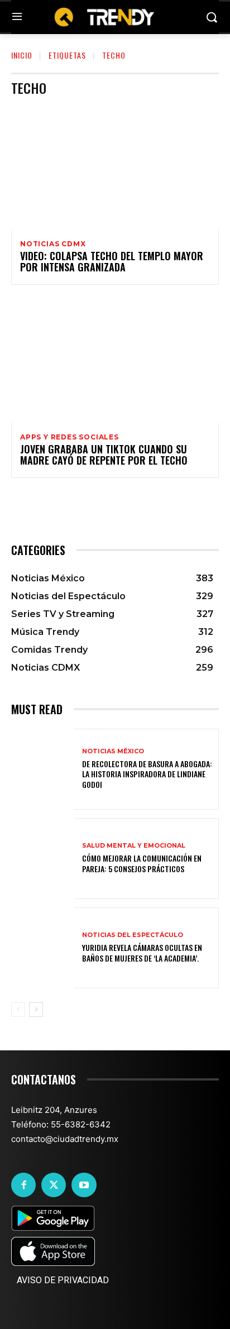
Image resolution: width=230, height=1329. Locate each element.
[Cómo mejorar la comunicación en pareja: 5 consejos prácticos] (42, 858)
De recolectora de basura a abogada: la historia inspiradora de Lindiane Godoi (147, 774)
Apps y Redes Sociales (69, 437)
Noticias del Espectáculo (132, 935)
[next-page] (36, 1009)
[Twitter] (53, 1185)
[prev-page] (18, 1009)
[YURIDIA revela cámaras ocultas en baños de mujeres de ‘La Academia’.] (42, 947)
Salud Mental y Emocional (133, 846)
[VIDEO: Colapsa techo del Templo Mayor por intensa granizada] (115, 167)
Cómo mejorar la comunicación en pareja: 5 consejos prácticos (142, 863)
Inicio (21, 55)
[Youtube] (83, 1185)
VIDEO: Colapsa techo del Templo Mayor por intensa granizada (111, 261)
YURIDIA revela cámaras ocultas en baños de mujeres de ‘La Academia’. (142, 952)
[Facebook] (23, 1185)
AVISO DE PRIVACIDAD (63, 1280)
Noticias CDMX (52, 244)
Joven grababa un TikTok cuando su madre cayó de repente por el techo (104, 454)
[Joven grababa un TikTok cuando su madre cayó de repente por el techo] (115, 360)
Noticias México (113, 751)
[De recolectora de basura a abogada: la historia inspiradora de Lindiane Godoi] (42, 769)
